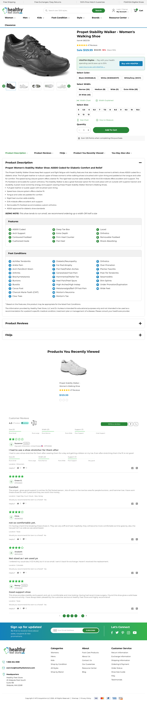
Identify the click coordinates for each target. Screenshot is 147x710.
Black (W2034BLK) (87, 78)
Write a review (114, 424)
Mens (53, 656)
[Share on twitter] (136, 468)
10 (132, 110)
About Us (86, 656)
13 (88, 115)
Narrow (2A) (84, 89)
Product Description (15, 153)
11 (78, 115)
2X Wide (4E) (85, 95)
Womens (55, 653)
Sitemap (75, 698)
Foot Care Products (90, 653)
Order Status (116, 668)
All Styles (54, 668)
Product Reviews (42, 153)
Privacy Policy (85, 698)
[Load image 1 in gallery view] (11, 86)
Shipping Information (120, 660)
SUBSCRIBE (90, 630)
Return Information (119, 653)
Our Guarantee (88, 664)
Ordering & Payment (120, 664)
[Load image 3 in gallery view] (24, 86)
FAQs (62, 153)
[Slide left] (3, 86)
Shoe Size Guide (118, 672)
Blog (84, 672)
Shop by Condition (59, 664)
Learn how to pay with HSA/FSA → (92, 67)
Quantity (81, 124)
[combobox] (74, 10)
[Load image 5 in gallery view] (49, 86)
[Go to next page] (87, 615)
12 (83, 115)
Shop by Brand (57, 672)
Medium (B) (100, 89)
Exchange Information (121, 656)
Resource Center (89, 668)
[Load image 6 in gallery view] (62, 86)
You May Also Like (121, 153)
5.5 (84, 110)
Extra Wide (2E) (131, 89)
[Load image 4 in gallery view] (36, 86)
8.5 (115, 110)
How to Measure (106, 120)
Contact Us (87, 660)
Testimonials (116, 680)
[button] (10, 17)
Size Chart (84, 120)
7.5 (105, 110)
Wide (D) (115, 89)
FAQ (113, 676)
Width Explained (106, 100)
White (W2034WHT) (110, 78)
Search (98, 10)
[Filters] (130, 424)
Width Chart (85, 100)
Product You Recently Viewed (88, 153)
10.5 (137, 110)
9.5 (126, 110)
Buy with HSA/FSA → (131, 64)
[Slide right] (68, 86)
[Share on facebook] (132, 468)
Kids (52, 660)
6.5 (94, 110)
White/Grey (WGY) (132, 78)
